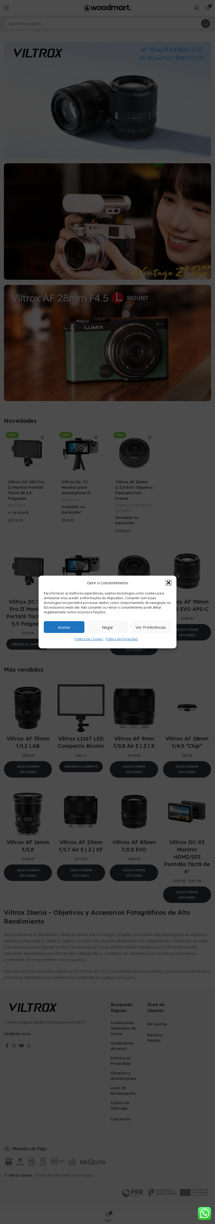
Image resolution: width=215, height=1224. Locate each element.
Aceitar (64, 627)
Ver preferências (151, 627)
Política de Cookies (89, 639)
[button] (168, 582)
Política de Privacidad (122, 639)
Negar (107, 627)
